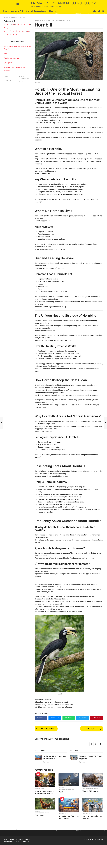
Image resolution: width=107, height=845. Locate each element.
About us (13, 839)
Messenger (55, 718)
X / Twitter (82, 718)
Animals (39, 21)
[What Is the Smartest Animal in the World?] (45, 780)
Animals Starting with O (42, 813)
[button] (17, 4)
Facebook (41, 718)
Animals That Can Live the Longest (54, 757)
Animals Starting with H (57, 21)
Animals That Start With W (91, 788)
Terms (18, 842)
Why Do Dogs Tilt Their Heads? (90, 757)
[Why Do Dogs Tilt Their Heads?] (92, 805)
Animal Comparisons (36, 11)
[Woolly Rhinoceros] (92, 780)
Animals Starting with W (67, 789)
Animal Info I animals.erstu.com (64, 3)
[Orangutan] (45, 803)
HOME (6, 839)
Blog (51, 11)
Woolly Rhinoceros (90, 791)
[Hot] (38, 774)
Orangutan (39, 815)
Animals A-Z (17, 11)
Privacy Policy (24, 839)
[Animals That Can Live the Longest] (69, 805)
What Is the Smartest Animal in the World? (44, 792)
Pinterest (97, 718)
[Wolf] (69, 779)
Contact (26, 842)
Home (6, 11)
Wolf (61, 792)
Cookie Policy (9, 842)
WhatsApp (69, 718)
